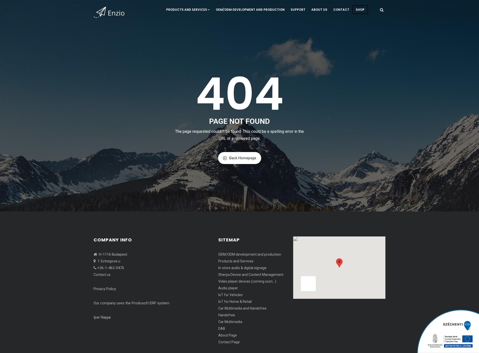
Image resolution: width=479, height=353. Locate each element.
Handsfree (226, 315)
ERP (153, 303)
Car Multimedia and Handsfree (242, 308)
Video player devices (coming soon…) (247, 281)
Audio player (228, 288)
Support (298, 9)
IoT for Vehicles (230, 295)
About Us (319, 9)
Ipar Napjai (102, 317)
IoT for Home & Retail (235, 302)
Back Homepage (242, 158)
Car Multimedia (230, 322)
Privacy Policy (105, 289)
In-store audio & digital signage (242, 268)
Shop (360, 9)
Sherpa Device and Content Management (250, 275)
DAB (221, 329)
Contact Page (229, 342)
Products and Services (186, 9)
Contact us (102, 275)
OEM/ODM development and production (250, 9)
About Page (227, 335)
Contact (341, 9)
